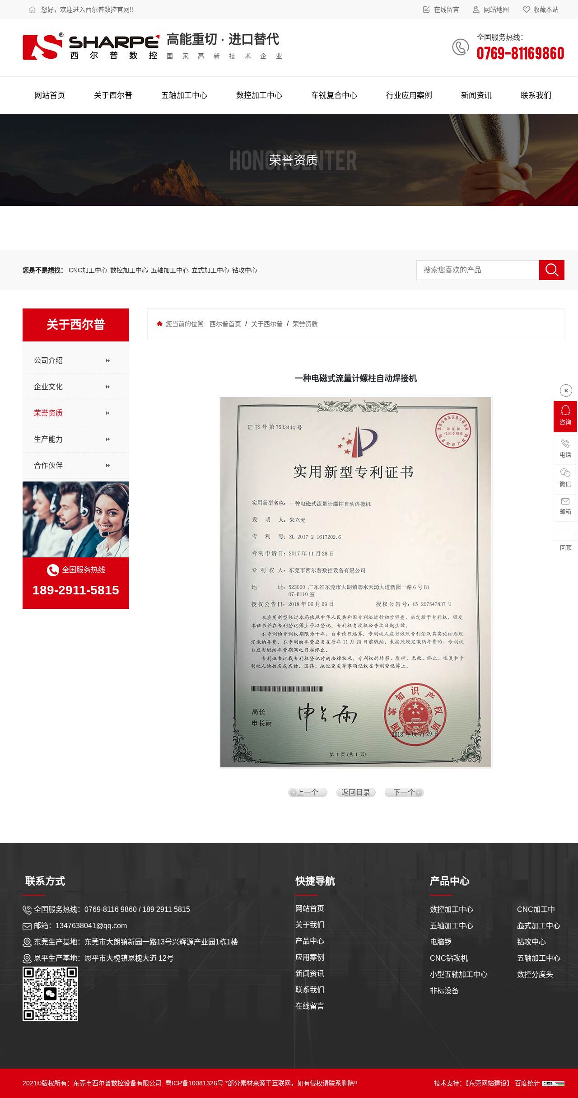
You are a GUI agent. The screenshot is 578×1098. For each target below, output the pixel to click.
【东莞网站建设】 (489, 1083)
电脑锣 (441, 942)
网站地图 (496, 9)
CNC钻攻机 (449, 958)
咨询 (565, 422)
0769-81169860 (520, 52)
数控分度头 (535, 974)
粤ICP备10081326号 (194, 1083)
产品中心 (309, 939)
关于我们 (309, 923)
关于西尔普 (266, 323)
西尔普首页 (225, 323)
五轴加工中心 (171, 270)
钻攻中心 (244, 270)
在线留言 (446, 9)
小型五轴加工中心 (459, 974)
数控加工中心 (130, 270)
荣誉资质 (304, 323)
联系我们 (309, 988)
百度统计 (528, 1083)
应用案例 (309, 955)
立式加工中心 (210, 270)
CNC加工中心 (88, 270)
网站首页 (309, 907)
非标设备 (444, 991)
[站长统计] (553, 1083)
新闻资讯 (309, 972)
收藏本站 (546, 9)
